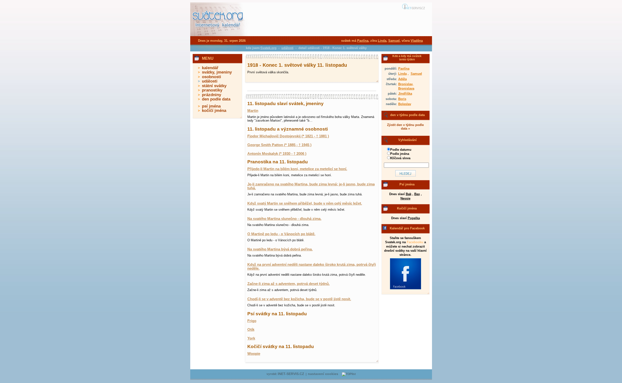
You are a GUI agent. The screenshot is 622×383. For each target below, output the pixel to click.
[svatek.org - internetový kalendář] (218, 35)
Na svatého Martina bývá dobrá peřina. (280, 249)
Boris (402, 99)
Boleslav (404, 104)
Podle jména (399, 154)
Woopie (253, 354)
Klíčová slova (400, 158)
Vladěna (417, 40)
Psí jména (407, 184)
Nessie (405, 198)
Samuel (416, 73)
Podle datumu (400, 149)
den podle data (216, 99)
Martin (252, 111)
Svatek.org (268, 48)
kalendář (210, 68)
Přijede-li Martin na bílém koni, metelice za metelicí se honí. (297, 169)
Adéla (402, 79)
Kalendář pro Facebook (407, 228)
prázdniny (211, 94)
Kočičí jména (407, 208)
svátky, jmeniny (217, 72)
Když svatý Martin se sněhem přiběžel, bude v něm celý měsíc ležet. (304, 203)
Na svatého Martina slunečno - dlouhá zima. (284, 219)
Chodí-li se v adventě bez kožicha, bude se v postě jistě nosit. (299, 299)
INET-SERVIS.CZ (291, 374)
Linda (402, 73)
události (209, 81)
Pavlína (403, 68)
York (251, 338)
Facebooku (415, 242)
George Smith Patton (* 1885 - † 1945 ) (279, 145)
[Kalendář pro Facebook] (405, 288)
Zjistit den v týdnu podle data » (405, 126)
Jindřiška (405, 93)
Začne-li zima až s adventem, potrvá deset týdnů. (288, 284)
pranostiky (212, 90)
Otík (250, 330)
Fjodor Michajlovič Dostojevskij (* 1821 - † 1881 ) (288, 136)
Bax (417, 194)
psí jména (211, 106)
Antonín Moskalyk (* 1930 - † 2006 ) (276, 154)
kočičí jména (214, 110)
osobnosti (211, 77)
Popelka (414, 218)
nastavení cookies (323, 374)
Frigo (251, 321)
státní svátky (214, 85)
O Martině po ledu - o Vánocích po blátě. (281, 234)
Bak (408, 194)
